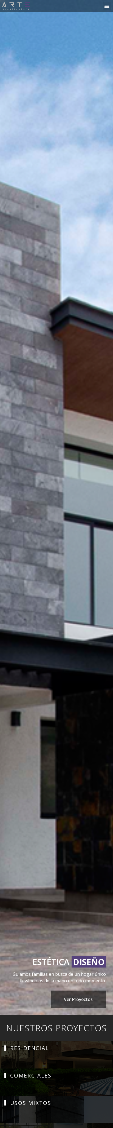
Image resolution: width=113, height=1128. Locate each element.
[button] (107, 6)
